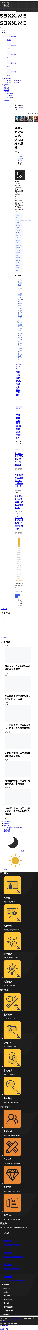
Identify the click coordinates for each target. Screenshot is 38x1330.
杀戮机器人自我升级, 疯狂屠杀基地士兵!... (18, 426)
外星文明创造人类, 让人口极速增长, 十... (18, 230)
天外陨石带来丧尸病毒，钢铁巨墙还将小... (19, 502)
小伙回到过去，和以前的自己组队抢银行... (20, 339)
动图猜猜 (8, 78)
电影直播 (8, 831)
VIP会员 (7, 829)
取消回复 (17, 594)
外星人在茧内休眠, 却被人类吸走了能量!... (18, 383)
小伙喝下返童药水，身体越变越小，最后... (20, 354)
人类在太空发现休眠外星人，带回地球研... (20, 284)
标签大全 (6, 4)
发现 (5, 32)
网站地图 (20, 1318)
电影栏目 (6, 92)
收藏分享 (6, 825)
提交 (16, 596)
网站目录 (6, 2)
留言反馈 (6, 6)
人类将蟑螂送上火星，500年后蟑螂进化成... (20, 299)
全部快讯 (4, 637)
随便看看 (13, 1318)
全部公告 (4, 609)
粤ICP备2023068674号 (8, 1321)
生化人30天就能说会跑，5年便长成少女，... (19, 523)
